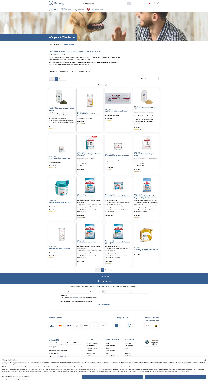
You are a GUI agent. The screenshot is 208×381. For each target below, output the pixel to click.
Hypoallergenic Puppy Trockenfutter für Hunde (89, 154)
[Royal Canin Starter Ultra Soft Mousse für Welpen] (118, 185)
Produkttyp (63, 71)
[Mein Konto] (154, 3)
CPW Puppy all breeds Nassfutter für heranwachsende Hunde (146, 250)
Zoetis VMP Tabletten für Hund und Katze (88, 115)
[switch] (155, 344)
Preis (72, 71)
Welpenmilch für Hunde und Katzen (60, 202)
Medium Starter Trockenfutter (86, 242)
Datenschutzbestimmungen (76, 297)
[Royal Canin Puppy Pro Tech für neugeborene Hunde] (61, 145)
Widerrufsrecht (91, 346)
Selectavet (109, 109)
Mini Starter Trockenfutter (85, 196)
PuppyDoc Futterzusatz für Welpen (145, 108)
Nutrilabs (127, 353)
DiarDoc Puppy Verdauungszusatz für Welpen (61, 109)
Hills (126, 351)
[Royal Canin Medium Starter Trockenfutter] (90, 231)
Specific (137, 247)
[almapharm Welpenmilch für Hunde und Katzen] (61, 188)
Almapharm (128, 343)
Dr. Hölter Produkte (111, 356)
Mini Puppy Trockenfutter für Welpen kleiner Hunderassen (117, 243)
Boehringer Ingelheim (130, 346)
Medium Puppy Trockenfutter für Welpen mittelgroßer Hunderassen (145, 197)
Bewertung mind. (83, 71)
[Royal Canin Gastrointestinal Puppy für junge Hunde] (146, 143)
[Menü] (158, 340)
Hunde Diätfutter (110, 346)
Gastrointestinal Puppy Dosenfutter (117, 155)
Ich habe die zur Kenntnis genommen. (80, 297)
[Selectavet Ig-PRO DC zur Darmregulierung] (118, 98)
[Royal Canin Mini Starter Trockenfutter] (90, 185)
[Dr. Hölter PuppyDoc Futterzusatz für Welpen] (146, 97)
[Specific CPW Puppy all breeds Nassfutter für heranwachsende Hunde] (146, 235)
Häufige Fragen (91, 353)
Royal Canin (53, 156)
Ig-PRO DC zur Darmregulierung (116, 111)
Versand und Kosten (92, 343)
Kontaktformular (62, 357)
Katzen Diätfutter (110, 351)
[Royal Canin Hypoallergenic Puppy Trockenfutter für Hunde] (90, 143)
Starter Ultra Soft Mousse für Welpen (117, 196)
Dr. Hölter (53, 107)
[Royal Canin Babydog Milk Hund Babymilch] (61, 234)
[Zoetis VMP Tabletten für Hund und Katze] (90, 100)
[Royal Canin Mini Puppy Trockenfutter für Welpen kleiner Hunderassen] (118, 231)
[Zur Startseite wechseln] (56, 3)
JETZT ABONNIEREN (104, 304)
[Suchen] (129, 3)
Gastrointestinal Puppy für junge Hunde (144, 154)
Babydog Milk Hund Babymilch (59, 248)
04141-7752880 (54, 353)
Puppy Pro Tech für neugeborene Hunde (60, 159)
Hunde (107, 343)
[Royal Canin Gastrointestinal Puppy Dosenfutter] (118, 144)
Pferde (107, 353)
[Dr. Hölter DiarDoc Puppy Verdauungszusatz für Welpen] (61, 97)
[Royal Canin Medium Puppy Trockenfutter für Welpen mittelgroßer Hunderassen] (146, 185)
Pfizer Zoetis (82, 112)
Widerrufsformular (92, 348)
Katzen (107, 348)
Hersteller (52, 71)
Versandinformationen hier (152, 321)
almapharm (52, 200)
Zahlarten (89, 351)
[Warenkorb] (158, 3)
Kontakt (89, 356)
